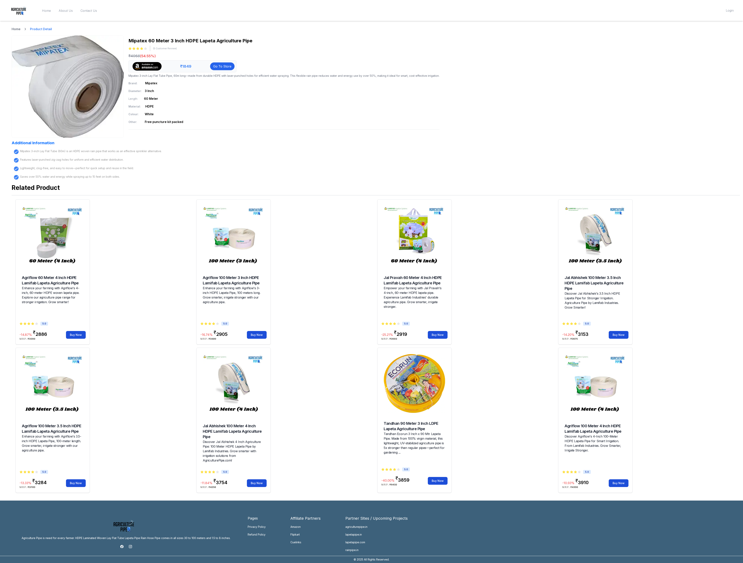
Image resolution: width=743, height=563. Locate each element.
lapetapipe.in (353, 534)
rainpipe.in (352, 550)
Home (46, 11)
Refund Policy (256, 534)
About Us (66, 11)
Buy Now (76, 334)
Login (730, 10)
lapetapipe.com (355, 542)
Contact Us (88, 11)
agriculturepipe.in (356, 526)
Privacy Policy (257, 526)
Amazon (295, 526)
